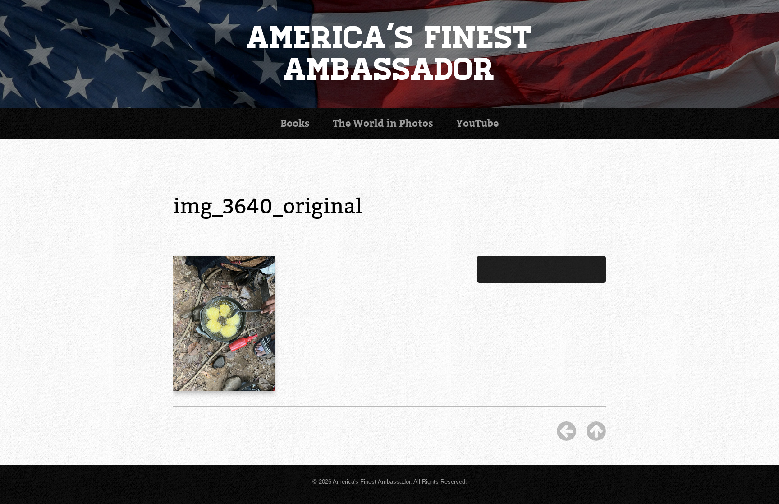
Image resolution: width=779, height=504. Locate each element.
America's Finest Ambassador (390, 54)
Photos (383, 123)
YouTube (477, 123)
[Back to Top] (596, 431)
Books (295, 123)
